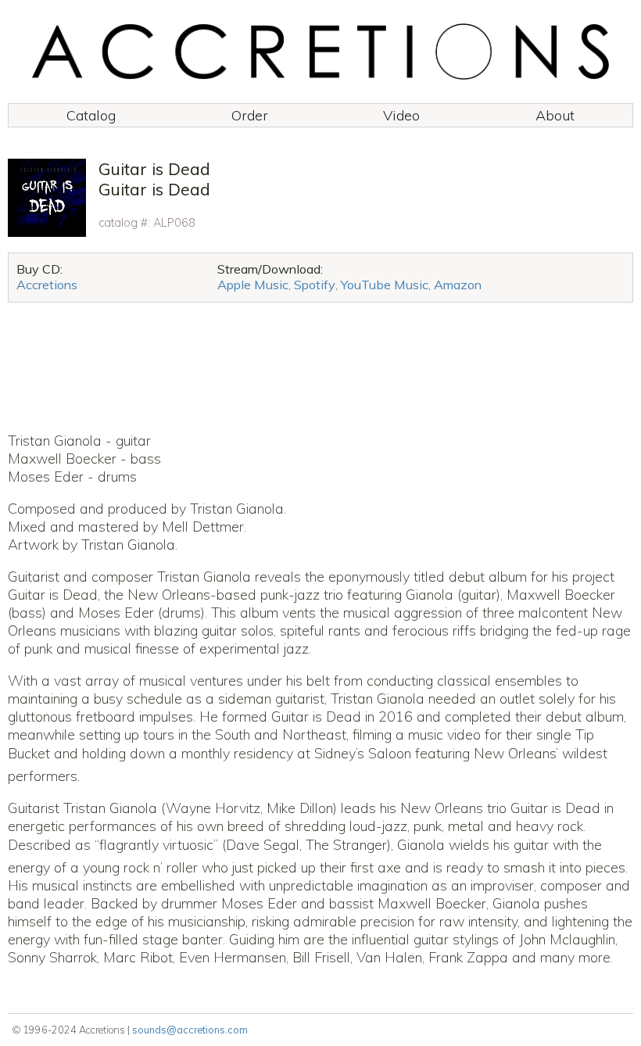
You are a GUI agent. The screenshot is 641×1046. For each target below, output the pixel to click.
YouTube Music (384, 284)
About (555, 115)
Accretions (46, 284)
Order (249, 115)
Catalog (91, 115)
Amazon (458, 284)
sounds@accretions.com (190, 1029)
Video (401, 115)
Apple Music (252, 284)
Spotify (314, 284)
